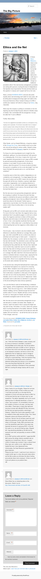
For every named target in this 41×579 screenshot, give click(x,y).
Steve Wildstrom (22, 320)
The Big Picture (11, 10)
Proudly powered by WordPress (20, 575)
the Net (29, 320)
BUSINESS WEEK (17, 95)
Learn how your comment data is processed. (23, 568)
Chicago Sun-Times (12, 145)
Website (9, 552)
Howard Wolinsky (31, 318)
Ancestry (19, 149)
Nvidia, (33, 103)
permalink (17, 322)
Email (9, 542)
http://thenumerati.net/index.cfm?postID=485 (17, 485)
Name (9, 533)
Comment (10, 509)
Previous (6, 38)
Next (36, 38)
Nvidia (15, 320)
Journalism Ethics (8, 320)
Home (5, 32)
